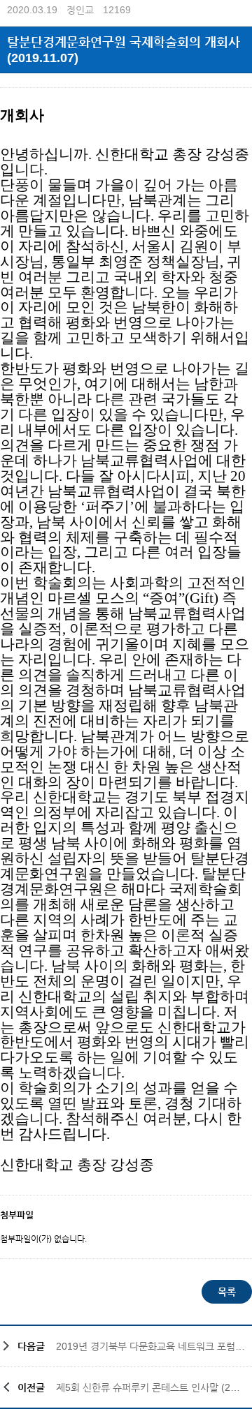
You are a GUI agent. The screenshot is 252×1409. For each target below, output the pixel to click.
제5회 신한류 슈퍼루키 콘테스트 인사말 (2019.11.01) (150, 1387)
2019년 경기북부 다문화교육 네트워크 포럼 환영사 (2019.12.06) (150, 1346)
